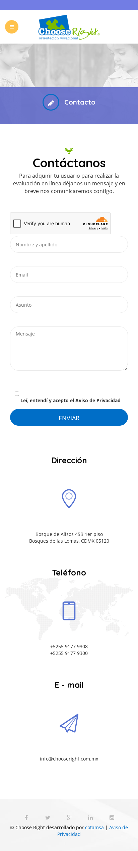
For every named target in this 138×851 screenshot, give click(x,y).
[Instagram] (112, 817)
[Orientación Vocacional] (69, 26)
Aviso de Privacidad (98, 400)
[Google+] (69, 817)
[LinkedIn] (91, 817)
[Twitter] (48, 817)
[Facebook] (27, 817)
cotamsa (94, 827)
